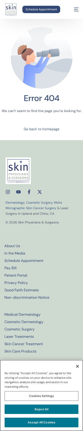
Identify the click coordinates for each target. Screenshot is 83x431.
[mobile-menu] (73, 9)
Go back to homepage (41, 129)
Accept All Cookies (41, 422)
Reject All (41, 409)
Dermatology (15, 202)
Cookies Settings (41, 396)
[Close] (77, 366)
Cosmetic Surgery (39, 202)
